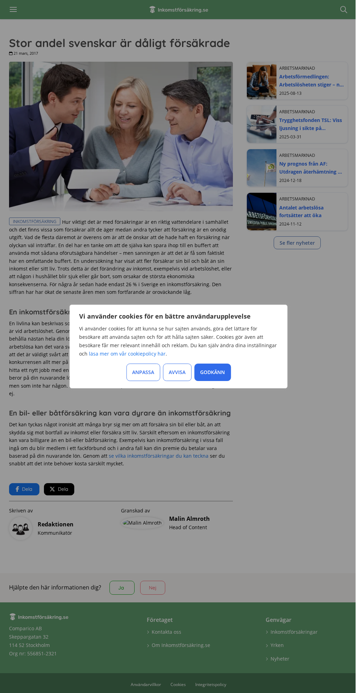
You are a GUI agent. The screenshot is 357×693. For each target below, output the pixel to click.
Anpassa (143, 372)
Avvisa (177, 372)
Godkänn (212, 372)
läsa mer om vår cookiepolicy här (127, 353)
